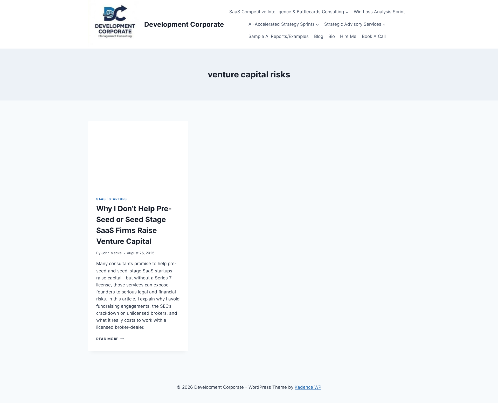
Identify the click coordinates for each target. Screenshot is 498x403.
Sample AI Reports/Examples (278, 36)
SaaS (101, 199)
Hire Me (348, 36)
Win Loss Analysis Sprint (379, 11)
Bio (331, 36)
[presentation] (138, 154)
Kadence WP (308, 387)
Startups (118, 199)
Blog (318, 36)
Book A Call (374, 36)
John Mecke (111, 253)
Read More (109, 339)
